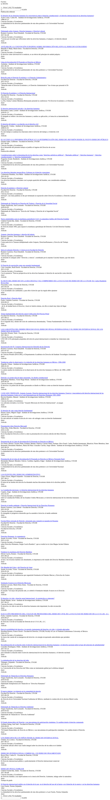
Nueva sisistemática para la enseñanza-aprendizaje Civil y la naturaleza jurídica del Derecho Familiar (35, 219)
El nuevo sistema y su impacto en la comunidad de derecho (21, 691)
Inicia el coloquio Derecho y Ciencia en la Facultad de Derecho (22, 250)
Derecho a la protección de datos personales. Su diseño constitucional (24, 378)
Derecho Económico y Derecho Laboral (14, 188)
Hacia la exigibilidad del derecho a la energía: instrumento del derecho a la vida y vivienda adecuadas (35, 629)
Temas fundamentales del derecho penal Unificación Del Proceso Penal (25, 314)
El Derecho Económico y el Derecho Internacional (18, 93)
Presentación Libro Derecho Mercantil (14, 426)
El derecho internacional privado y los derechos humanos (20, 108)
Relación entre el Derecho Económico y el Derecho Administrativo (23, 78)
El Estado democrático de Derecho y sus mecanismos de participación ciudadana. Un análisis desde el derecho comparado (42, 722)
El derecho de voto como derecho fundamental (16, 411)
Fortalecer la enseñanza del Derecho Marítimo (16, 552)
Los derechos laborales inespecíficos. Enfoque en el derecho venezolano (25, 172)
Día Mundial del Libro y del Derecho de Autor (16, 567)
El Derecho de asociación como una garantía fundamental (20, 265)
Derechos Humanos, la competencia (13, 536)
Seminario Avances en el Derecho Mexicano (16, 583)
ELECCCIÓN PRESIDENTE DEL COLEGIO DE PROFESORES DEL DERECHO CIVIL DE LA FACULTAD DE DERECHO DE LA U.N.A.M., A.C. (55, 614)
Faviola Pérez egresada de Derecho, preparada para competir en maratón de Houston (29, 521)
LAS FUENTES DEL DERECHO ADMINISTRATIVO (20, 474)
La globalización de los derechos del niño (15, 660)
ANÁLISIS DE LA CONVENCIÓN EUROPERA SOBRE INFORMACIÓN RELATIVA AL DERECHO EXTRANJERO (44, 47)
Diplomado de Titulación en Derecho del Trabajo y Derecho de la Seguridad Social (29, 203)
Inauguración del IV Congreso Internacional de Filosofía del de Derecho (25, 347)
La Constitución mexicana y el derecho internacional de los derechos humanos (27, 490)
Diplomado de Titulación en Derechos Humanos (17, 676)
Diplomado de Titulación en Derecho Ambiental (17, 707)
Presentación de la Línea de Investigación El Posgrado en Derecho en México (27, 441)
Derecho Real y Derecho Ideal (11, 298)
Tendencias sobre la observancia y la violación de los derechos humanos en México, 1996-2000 (33, 362)
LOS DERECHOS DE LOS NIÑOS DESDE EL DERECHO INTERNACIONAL (30, 738)
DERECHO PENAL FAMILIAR (12, 769)
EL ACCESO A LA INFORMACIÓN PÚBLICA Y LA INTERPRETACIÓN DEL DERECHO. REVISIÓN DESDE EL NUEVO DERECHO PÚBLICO (54, 139)
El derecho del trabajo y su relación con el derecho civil (19, 124)
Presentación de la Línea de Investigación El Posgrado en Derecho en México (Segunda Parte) (33, 459)
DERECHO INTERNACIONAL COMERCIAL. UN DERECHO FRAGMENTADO (31, 753)
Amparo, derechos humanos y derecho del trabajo (17, 234)
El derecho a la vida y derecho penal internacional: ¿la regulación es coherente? (27, 598)
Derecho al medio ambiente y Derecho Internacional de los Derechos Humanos (27, 505)
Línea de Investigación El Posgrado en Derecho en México (21, 62)
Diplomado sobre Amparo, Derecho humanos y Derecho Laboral (23, 31)
